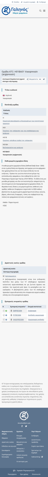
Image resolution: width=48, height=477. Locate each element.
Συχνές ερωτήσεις (37, 446)
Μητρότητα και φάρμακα (22, 443)
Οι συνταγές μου (22, 461)
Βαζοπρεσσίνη (10, 276)
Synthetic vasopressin (36, 315)
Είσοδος (16, 2)
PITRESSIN (17, 315)
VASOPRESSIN (18, 320)
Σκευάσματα (6, 450)
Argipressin (32, 311)
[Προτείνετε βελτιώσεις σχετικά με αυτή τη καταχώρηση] (43, 79)
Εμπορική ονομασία (17, 307)
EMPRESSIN (17, 311)
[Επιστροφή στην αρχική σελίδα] (24, 418)
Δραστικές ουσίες (8, 442)
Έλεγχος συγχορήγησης (21, 437)
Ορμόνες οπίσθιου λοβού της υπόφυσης (18, 140)
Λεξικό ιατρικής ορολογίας (22, 456)
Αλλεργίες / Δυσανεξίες (21, 450)
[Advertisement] (24, 43)
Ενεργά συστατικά (34, 307)
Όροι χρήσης (24, 474)
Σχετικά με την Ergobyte (36, 451)
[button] (22, 426)
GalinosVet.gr (35, 457)
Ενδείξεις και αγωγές (9, 446)
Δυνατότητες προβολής (36, 441)
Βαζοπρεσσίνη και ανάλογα (13, 148)
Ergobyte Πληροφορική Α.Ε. (26, 470)
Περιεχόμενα (12, 474)
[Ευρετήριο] (40, 79)
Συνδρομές (35, 435)
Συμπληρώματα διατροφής (7, 456)
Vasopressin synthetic (36, 320)
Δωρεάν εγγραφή (29, 2)
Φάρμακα (5, 438)
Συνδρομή (42, 2)
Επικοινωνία (36, 474)
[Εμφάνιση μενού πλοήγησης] (44, 10)
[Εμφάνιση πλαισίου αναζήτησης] (40, 10)
